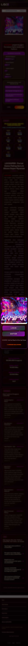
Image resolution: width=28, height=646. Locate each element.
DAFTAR (13, 334)
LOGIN (13, 328)
